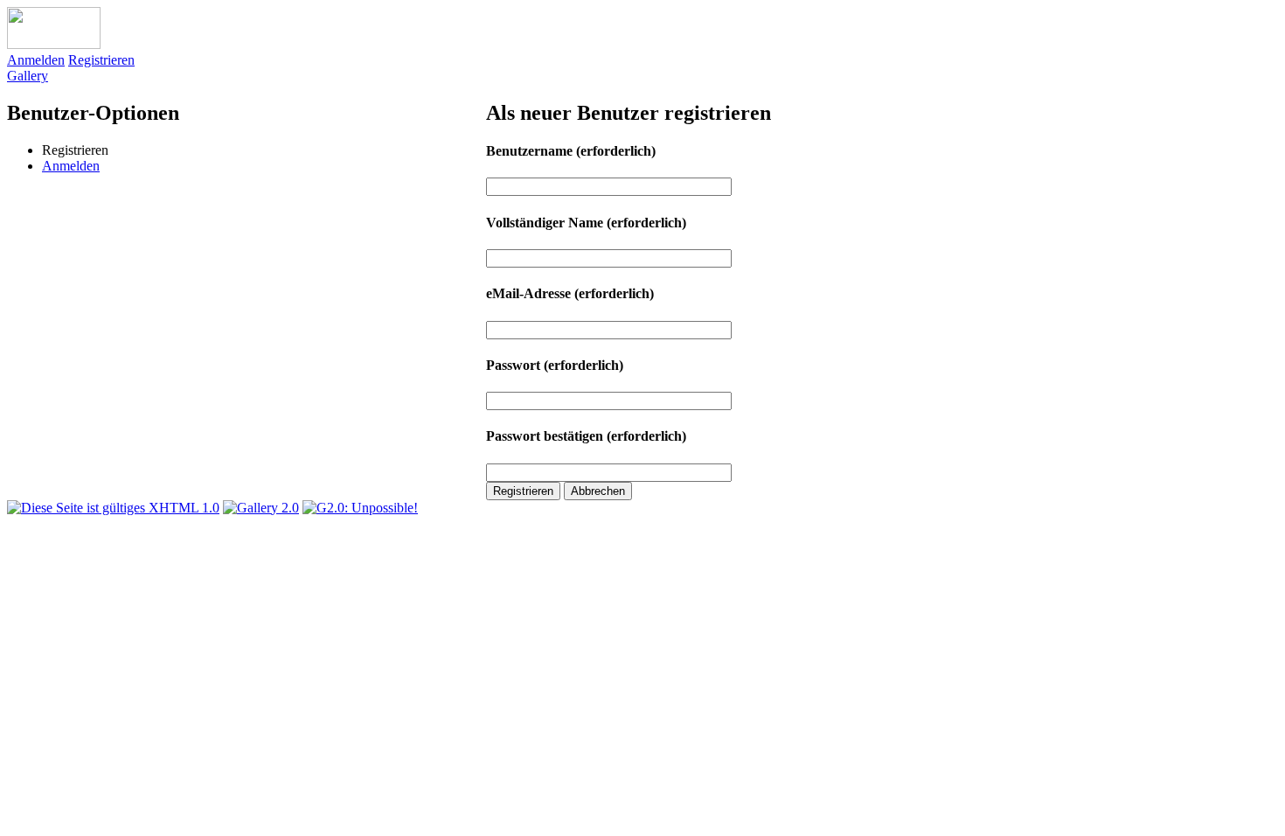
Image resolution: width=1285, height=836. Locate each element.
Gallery (27, 75)
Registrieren (101, 59)
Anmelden (36, 59)
